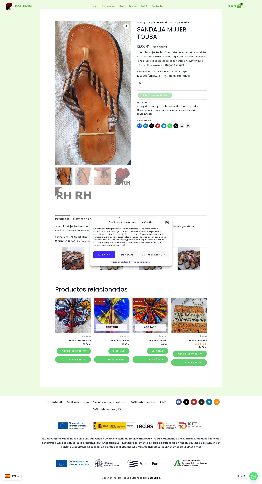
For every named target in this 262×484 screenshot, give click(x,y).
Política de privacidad (139, 262)
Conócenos (108, 6)
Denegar (127, 254)
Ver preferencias (154, 254)
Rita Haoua (23, 6)
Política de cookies (147, 242)
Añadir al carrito (155, 95)
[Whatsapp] (253, 476)
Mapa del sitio (55, 402)
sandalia (191, 110)
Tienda (133, 6)
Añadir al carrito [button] (74, 351)
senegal (141, 114)
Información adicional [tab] (85, 218)
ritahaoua (181, 110)
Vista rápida (77, 359)
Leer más (119, 351)
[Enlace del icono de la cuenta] (247, 6)
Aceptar (104, 254)
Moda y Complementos (150, 22)
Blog (121, 6)
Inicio (94, 6)
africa (151, 110)
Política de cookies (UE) (107, 409)
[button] (167, 222)
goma (165, 110)
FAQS (144, 6)
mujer (172, 110)
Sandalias (183, 22)
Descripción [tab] (62, 218)
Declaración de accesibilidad (110, 402)
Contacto (157, 6)
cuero (158, 110)
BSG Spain (154, 478)
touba (149, 114)
